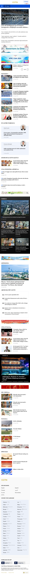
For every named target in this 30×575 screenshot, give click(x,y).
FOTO (4, 355)
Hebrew (6, 538)
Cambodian (6, 514)
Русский (3, 492)
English (2, 487)
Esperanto (7, 523)
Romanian (21, 523)
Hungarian (7, 542)
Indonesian (9, 545)
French (6, 528)
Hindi (5, 540)
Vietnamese (22, 550)
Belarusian (7, 507)
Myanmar (22, 509)
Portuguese (22, 519)
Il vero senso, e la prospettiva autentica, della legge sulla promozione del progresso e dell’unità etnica (15, 134)
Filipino (6, 526)
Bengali (5, 509)
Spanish (20, 533)
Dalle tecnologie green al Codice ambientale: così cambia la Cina (15, 149)
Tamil (19, 538)
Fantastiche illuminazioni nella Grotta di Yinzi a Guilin (16, 299)
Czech (6, 519)
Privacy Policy (4, 572)
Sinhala (20, 531)
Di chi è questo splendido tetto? (12, 294)
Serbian (20, 528)
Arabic (6, 504)
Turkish (20, 542)
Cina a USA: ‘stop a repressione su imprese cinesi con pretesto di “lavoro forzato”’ (16, 313)
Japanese (6, 550)
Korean (6, 552)
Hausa (6, 535)
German (6, 531)
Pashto (20, 521)
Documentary (18, 492)
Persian (20, 514)
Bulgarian (7, 511)
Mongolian (21, 507)
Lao (19, 502)
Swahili (21, 535)
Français (3, 490)
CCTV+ (2, 495)
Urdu (19, 547)
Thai (19, 540)
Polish (20, 516)
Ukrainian (21, 545)
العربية (16, 490)
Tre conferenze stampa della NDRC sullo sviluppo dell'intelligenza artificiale (16, 304)
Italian (6, 547)
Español (16, 487)
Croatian (7, 516)
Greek (6, 533)
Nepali (19, 511)
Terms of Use (11, 572)
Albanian (6, 502)
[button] (22, 69)
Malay (21, 504)
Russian (21, 526)
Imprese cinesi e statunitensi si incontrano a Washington (15, 308)
